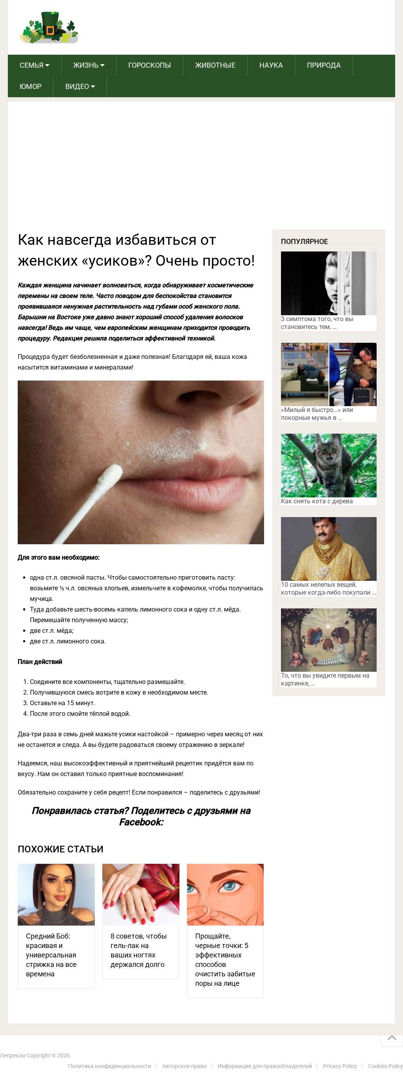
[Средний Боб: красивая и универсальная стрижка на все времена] (56, 895)
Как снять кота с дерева (317, 501)
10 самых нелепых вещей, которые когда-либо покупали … (328, 588)
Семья (31, 65)
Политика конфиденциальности (109, 1066)
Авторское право (184, 1066)
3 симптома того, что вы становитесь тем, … (317, 323)
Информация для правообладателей (265, 1066)
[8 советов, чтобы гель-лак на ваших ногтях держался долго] (140, 895)
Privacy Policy (340, 1066)
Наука (271, 65)
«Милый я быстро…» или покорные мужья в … (317, 413)
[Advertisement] (201, 170)
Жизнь (85, 65)
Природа (324, 65)
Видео (77, 86)
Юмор (30, 86)
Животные (215, 65)
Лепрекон (12, 1055)
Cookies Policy (385, 1066)
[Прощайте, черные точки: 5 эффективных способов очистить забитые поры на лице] (225, 895)
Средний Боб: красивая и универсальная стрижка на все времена (51, 955)
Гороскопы (149, 65)
